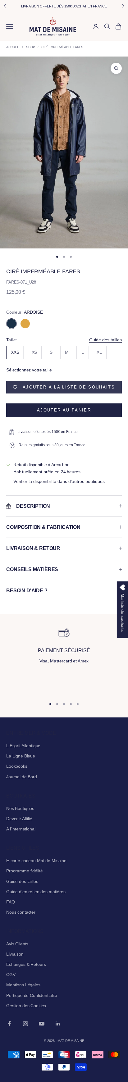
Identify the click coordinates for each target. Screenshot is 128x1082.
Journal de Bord (21, 776)
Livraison (15, 954)
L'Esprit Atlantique (23, 745)
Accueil (13, 47)
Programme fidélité (24, 870)
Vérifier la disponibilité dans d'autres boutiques (59, 481)
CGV (11, 974)
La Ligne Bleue (20, 755)
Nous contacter (20, 912)
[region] (64, 659)
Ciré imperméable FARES (62, 47)
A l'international (20, 828)
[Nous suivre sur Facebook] (9, 1024)
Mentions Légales (23, 984)
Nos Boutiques (20, 808)
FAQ (10, 901)
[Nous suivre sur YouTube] (42, 1024)
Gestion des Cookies (26, 1005)
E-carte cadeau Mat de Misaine (36, 860)
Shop (30, 47)
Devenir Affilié (19, 818)
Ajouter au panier (64, 410)
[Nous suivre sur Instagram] (25, 1024)
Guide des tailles (105, 339)
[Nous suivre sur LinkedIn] (58, 1024)
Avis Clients (17, 943)
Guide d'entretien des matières (36, 891)
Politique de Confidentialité (31, 995)
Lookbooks (16, 766)
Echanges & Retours (26, 964)
